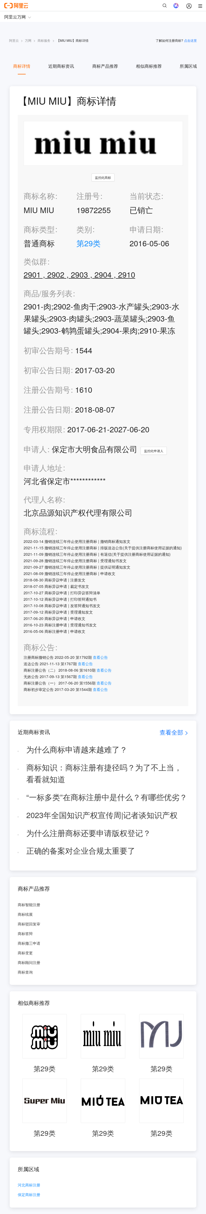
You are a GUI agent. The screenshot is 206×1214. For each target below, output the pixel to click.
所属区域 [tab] (188, 66)
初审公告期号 (47, 350)
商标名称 (39, 195)
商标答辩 (25, 933)
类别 (84, 229)
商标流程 (39, 531)
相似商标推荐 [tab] (149, 66)
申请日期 (145, 229)
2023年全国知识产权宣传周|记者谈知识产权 (102, 814)
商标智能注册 (29, 904)
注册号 (88, 195)
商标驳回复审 (29, 923)
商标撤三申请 (29, 943)
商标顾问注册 (29, 962)
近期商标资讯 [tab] (61, 66)
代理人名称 (43, 499)
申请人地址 (43, 468)
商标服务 (44, 40)
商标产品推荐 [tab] (105, 66)
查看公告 (100, 657)
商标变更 (25, 952)
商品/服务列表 (48, 293)
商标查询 (25, 972)
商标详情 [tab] (21, 66)
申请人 (35, 448)
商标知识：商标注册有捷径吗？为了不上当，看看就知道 (104, 773)
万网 (28, 40)
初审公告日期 (47, 369)
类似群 (35, 261)
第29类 (88, 242)
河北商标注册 (29, 1185)
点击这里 (190, 40)
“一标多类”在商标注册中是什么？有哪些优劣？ (106, 796)
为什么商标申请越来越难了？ (76, 749)
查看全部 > (174, 732)
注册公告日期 (47, 409)
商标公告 (39, 647)
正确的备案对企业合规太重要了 (80, 850)
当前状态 (145, 195)
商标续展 (25, 914)
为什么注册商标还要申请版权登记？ (88, 832)
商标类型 (39, 229)
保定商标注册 (29, 1195)
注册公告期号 (47, 389)
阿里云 (14, 40)
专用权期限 (43, 428)
